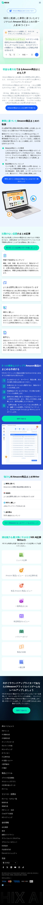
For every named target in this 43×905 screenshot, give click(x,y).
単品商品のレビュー (21, 621)
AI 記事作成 (6, 757)
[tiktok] (23, 867)
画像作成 (5, 806)
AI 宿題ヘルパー (7, 760)
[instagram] (19, 867)
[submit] (36, 54)
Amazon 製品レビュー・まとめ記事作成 (21, 575)
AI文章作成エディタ (8, 785)
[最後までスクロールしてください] (18, 54)
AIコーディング (7, 749)
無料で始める (21, 419)
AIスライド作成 (7, 746)
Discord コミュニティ (9, 853)
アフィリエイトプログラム (11, 838)
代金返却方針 (6, 849)
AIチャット (5, 731)
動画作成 (5, 802)
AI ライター (6, 753)
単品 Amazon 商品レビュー (21, 591)
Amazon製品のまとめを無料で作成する (21, 108)
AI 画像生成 (6, 734)
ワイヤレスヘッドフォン (15, 39)
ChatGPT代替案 (7, 814)
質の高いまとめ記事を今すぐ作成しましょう (21, 248)
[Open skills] (14, 54)
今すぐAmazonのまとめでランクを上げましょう (21, 523)
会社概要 (5, 827)
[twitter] (7, 867)
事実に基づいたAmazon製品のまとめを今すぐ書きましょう (21, 180)
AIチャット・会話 (8, 810)
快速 (23, 55)
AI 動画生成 (6, 738)
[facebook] (3, 867)
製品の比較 (21, 652)
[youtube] (15, 867)
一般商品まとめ (21, 606)
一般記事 (21, 667)
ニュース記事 (21, 560)
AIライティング (7, 817)
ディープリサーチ (8, 742)
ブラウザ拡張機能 (8, 778)
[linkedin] (11, 867)
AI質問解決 (5, 764)
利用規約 (5, 846)
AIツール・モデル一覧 (9, 799)
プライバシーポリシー (9, 842)
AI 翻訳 (4, 768)
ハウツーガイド (21, 637)
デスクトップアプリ (9, 781)
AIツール (5, 789)
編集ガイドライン (8, 834)
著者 (3, 831)
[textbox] (21, 44)
